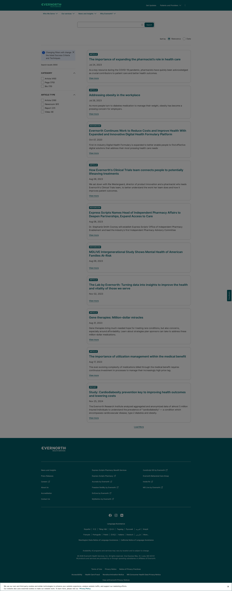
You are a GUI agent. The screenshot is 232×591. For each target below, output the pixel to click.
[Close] (228, 586)
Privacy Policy (85, 588)
